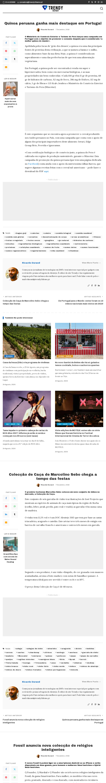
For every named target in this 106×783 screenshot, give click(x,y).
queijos (9, 659)
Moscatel (22, 656)
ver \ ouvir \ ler (13, 424)
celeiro (47, 233)
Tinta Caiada (12, 663)
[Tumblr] (14, 59)
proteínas (10, 247)
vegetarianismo (38, 251)
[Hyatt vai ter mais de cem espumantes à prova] (10, 89)
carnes (9, 652)
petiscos (61, 656)
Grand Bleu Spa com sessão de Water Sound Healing (10, 558)
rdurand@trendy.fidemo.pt (38, 279)
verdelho (65, 663)
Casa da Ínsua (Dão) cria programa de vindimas (26, 363)
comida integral (63, 233)
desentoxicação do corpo (55, 237)
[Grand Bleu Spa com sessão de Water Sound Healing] (10, 544)
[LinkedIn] (6, 59)
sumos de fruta (52, 247)
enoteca (73, 652)
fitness (97, 237)
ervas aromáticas (80, 237)
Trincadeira (40, 663)
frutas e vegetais (14, 240)
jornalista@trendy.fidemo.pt (31, 2)
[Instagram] (98, 2)
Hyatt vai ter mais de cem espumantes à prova (10, 103)
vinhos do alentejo (89, 666)
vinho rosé (28, 666)
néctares (36, 656)
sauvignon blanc (47, 659)
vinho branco (12, 666)
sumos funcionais (89, 247)
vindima (90, 663)
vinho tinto (43, 666)
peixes (49, 656)
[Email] (6, 67)
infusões (10, 244)
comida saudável (84, 233)
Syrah (72, 659)
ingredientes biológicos (30, 244)
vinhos (73, 666)
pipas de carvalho (89, 656)
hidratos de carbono (83, 240)
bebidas (90, 648)
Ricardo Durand (47, 29)
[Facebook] (89, 2)
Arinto (79, 648)
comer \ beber (64, 356)
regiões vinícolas (26, 659)
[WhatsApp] (14, 51)
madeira (9, 656)
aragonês (66, 648)
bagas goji (21, 233)
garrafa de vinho (90, 652)
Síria (62, 659)
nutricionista (81, 244)
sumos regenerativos (16, 251)
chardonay (34, 652)
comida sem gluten (15, 237)
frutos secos (34, 240)
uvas (53, 663)
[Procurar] (101, 8)
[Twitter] (92, 2)
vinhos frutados (33, 670)
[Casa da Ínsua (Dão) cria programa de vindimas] (27, 341)
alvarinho (52, 648)
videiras (78, 663)
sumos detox (70, 247)
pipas (73, 656)
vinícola (74, 670)
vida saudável (57, 251)
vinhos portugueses (55, 670)
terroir (83, 659)
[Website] (88, 285)
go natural (64, 240)
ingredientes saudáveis (58, 244)
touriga (26, 663)
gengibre (49, 240)
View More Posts (90, 263)
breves (9, 356)
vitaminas (73, 251)
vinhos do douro (13, 670)
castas (21, 652)
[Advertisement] (64, 111)
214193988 (10, 2)
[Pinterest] (95, 2)
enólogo (60, 652)
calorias (35, 233)
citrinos (48, 652)
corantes (33, 237)
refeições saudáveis (30, 247)
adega (19, 648)
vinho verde (59, 666)
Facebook (33, 163)
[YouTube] (101, 2)
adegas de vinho (35, 648)
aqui (46, 171)
